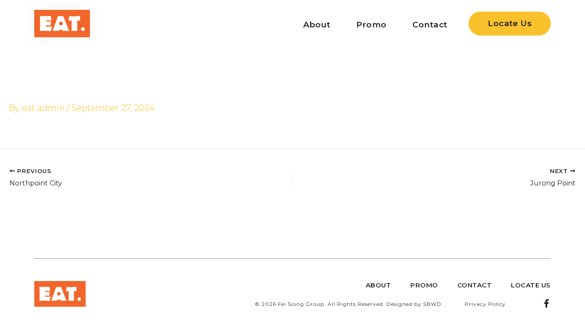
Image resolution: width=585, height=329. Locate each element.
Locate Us (531, 285)
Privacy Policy (485, 304)
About (317, 25)
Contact (430, 25)
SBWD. (433, 304)
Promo (371, 25)
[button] (510, 24)
